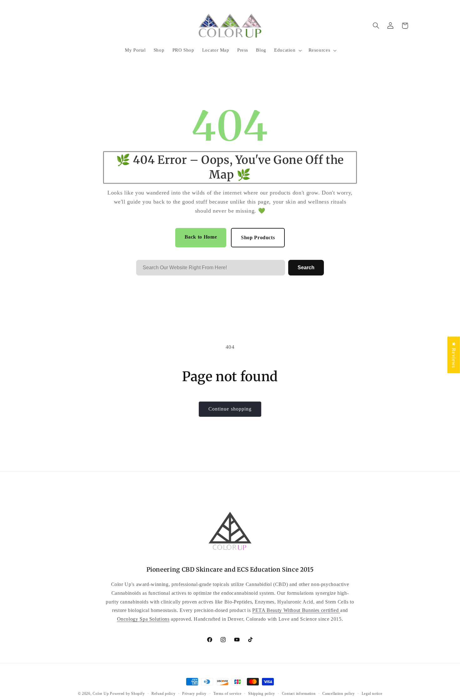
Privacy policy (194, 693)
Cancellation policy (338, 693)
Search (306, 267)
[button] (287, 50)
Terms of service (227, 693)
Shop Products (258, 237)
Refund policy (163, 693)
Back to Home (201, 237)
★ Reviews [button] (454, 354)
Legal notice (372, 693)
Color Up (101, 693)
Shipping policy (261, 693)
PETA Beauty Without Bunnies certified (296, 610)
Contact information (299, 693)
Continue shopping (230, 409)
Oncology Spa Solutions (143, 618)
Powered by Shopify (127, 693)
